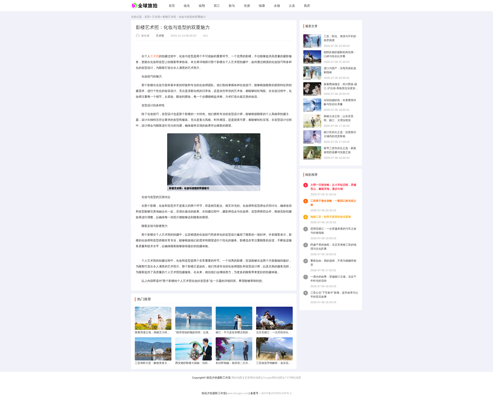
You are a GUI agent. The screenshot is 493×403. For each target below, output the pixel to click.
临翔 (202, 5)
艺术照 (156, 16)
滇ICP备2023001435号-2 (276, 393)
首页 (172, 5)
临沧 (187, 5)
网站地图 (236, 377)
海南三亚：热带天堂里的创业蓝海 (330, 216)
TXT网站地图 (293, 377)
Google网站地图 (273, 377)
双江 (217, 5)
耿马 (232, 5)
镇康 (262, 5)
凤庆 (307, 5)
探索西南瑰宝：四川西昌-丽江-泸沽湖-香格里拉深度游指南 (341, 88)
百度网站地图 (253, 377)
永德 (277, 5)
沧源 (247, 5)
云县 (292, 5)
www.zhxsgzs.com (238, 393)
